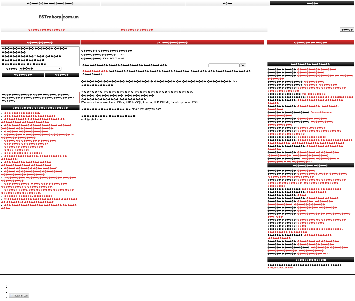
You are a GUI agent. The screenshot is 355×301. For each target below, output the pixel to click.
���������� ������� (316, 69)
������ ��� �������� (317, 207)
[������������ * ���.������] (40, 56)
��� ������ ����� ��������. (30, 116)
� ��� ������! (16, 150)
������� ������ (312, 118)
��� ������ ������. (22, 113)
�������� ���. (95, 71)
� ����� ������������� (26, 131)
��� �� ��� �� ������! (24, 153)
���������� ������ (315, 244)
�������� (306, 170)
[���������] (40, 52)
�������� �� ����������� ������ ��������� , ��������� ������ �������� (306, 182)
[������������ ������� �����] (40, 48)
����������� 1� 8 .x (314, 253)
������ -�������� (320, 84)
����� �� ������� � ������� (30, 140)
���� (301, 195)
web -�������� (314, 94)
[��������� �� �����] (40, 64)
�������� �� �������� (318, 241)
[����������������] (40, 60)
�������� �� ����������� (321, 219)
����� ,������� (311, 127)
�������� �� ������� (321, 189)
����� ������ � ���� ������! (30, 168)
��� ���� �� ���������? (26, 143)
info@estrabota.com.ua (280, 267)
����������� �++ (312, 137)
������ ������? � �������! (28, 196)
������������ (310, 72)
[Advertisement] (236, 17)
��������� (314, 81)
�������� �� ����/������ (329, 97)
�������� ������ (322, 198)
